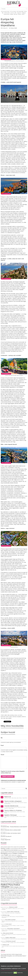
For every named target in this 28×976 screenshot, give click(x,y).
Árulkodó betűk (11, 851)
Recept (2, 883)
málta (8, 715)
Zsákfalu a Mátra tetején (10, 937)
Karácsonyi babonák (18, 868)
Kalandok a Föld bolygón (10, 815)
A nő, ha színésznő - (13, 11)
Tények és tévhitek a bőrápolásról (12, 801)
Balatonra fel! (7, 796)
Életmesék (25, 856)
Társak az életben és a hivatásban (13, 810)
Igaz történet (19, 865)
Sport (12, 888)
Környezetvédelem (4, 874)
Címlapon (15, 853)
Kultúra (25, 871)
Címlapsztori (21, 853)
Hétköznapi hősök (19, 863)
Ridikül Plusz (7, 884)
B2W (21, 851)
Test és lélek (17, 893)
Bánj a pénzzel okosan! (8, 933)
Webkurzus (14, 898)
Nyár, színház (7, 879)
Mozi (20, 876)
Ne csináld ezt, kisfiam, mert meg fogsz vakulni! (11, 833)
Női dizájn (20, 878)
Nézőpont (16, 878)
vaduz (4, 718)
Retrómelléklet (6, 883)
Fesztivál (19, 860)
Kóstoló (10, 871)
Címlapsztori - (19, 12)
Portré (8, 881)
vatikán (5, 715)
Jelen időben (8, 868)
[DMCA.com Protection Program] (18, 972)
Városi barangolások (16, 896)
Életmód (2, 858)
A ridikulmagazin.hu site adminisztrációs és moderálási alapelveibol (13, 780)
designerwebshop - (7, 14)
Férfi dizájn (25, 858)
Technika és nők (11, 893)
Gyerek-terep (9, 861)
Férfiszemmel (14, 860)
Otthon (21, 879)
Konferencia (6, 871)
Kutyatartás (16, 873)
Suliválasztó (20, 888)
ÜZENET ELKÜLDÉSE (7, 776)
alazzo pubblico (9, 718)
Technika (6, 893)
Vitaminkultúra (9, 898)
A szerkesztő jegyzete (14, 848)
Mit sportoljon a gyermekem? (13, 928)
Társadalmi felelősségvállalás (17, 891)
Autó (15, 851)
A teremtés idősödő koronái (11, 806)
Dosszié (15, 856)
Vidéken (4, 898)
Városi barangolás (8, 896)
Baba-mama (25, 851)
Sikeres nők (8, 888)
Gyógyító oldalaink (21, 861)
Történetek (18, 895)
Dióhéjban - (12, 14)
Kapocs (12, 868)
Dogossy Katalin (14, 28)
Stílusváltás (15, 888)
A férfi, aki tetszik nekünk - (5, 11)
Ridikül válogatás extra (16, 887)
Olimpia (11, 879)
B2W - (16, 12)
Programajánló (12, 881)
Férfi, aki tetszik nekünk (5, 860)
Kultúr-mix (21, 871)
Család (9, 855)
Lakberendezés (11, 874)
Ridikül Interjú (19, 883)
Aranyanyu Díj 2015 (4, 851)
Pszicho (17, 881)
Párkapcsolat (4, 881)
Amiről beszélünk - (7, 12)
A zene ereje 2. (9, 924)
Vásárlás (21, 896)
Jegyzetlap (3, 868)
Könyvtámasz (21, 873)
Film (22, 860)
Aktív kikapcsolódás (22, 848)
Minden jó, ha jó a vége (14, 876)
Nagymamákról (4, 878)
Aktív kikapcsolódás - (20, 11)
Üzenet (2, 754)
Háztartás (10, 863)
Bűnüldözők (9, 853)
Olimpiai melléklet (16, 879)
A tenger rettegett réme (5, 839)
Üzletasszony (19, 898)
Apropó (16, 850)
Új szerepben (23, 895)
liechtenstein (3, 716)
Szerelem (16, 890)
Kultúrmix (11, 873)
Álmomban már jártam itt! (6, 836)
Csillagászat (19, 855)
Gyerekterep (14, 861)
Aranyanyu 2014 (21, 850)
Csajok (6, 855)
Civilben (2, 855)
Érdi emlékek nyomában (10, 919)
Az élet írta (18, 851)
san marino (20, 715)
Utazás (2, 897)
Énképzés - (20, 14)
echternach (14, 716)
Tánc (11, 891)
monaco (15, 715)
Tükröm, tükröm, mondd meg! (13, 911)
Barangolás (4, 853)
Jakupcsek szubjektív (23, 866)
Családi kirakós (14, 855)
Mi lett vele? (8, 876)
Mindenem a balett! (13, 907)
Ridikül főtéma (12, 883)
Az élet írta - (12, 12)
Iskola (12, 866)
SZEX (2, 891)
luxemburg (12, 715)
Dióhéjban (9, 856)
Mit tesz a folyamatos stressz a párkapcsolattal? (11, 830)
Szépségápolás (10, 890)
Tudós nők (6, 895)
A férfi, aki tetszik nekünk (5, 846)
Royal (23, 887)
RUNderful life (3, 888)
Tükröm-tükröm (12, 895)
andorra (7, 716)
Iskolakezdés (15, 866)
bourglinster (19, 716)
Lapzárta (16, 874)
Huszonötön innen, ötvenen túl (11, 865)
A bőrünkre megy (5, 915)
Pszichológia (22, 881)
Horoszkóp (3, 865)
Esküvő (23, 14)
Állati (5, 850)
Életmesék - (16, 14)
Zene (23, 898)
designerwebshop (4, 856)
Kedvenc (24, 868)
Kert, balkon (9, 870)
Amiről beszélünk (10, 850)
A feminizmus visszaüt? (11, 941)
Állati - (3, 12)
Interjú (6, 866)
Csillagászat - (24, 12)
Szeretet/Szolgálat (21, 890)
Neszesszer (10, 878)
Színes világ (6, 891)
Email (2, 745)
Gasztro (3, 861)
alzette (10, 716)
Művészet (23, 876)
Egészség (20, 856)
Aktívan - (25, 11)
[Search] (26, 788)
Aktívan (2, 850)
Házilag (6, 863)
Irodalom (9, 866)
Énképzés (11, 858)
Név (2, 737)
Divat (13, 856)
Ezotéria (21, 858)
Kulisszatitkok (16, 871)
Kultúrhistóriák (5, 873)
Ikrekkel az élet (6, 944)
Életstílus (6, 858)
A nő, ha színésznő (20, 846)
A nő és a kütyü (13, 846)
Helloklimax (14, 863)
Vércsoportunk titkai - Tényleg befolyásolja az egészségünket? (14, 826)
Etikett (17, 858)
